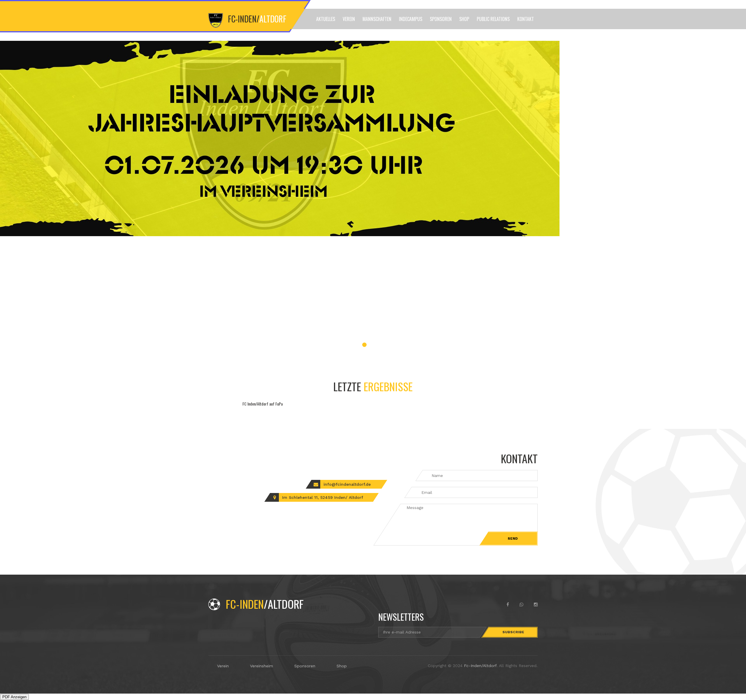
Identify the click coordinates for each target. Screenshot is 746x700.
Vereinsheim (261, 666)
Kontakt (525, 18)
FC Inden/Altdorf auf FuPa (262, 404)
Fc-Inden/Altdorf (480, 665)
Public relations (493, 18)
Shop (464, 18)
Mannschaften (377, 18)
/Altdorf (265, 604)
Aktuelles (325, 18)
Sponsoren (441, 18)
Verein (349, 18)
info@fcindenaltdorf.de (347, 484)
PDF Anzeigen (14, 697)
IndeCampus (410, 18)
